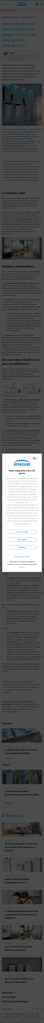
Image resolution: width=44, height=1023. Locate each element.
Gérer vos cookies (22, 532)
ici (19, 510)
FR (34, 458)
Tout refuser (22, 547)
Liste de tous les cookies (22, 556)
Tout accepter (22, 539)
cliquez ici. (22, 567)
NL (37, 458)
